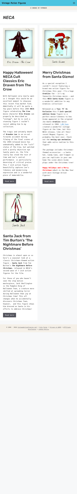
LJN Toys (65, 124)
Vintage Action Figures (14, 3)
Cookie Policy (43, 329)
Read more (9, 181)
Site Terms (43, 327)
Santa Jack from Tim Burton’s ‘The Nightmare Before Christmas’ (18, 242)
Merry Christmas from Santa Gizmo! (58, 74)
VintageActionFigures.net (27, 327)
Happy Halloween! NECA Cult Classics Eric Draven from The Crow (18, 80)
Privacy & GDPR (55, 327)
